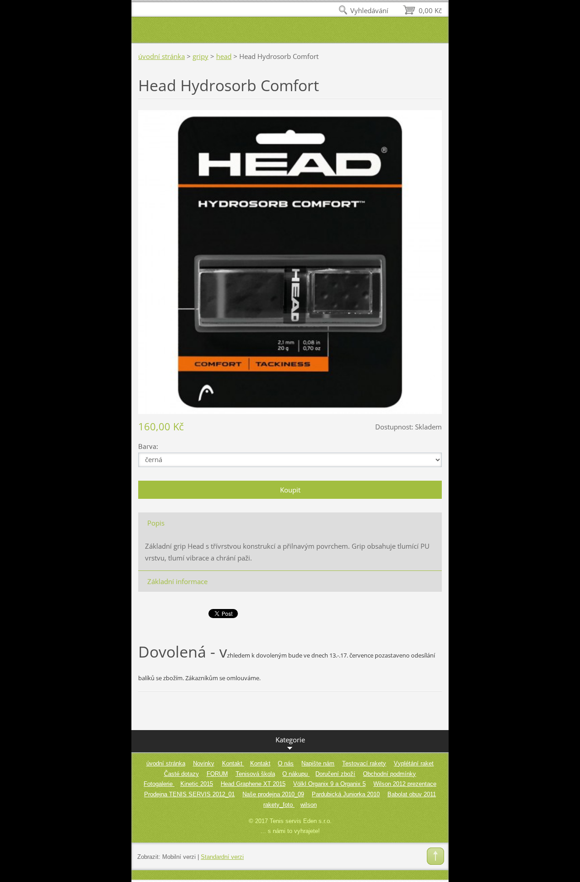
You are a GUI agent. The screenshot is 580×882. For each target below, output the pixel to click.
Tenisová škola (255, 773)
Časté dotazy (181, 773)
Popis (155, 522)
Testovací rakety (364, 763)
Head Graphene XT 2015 (253, 783)
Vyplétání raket (414, 763)
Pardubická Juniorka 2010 (346, 794)
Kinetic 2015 (196, 783)
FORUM (217, 773)
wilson (308, 804)
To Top (435, 856)
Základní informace (177, 581)
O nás (286, 763)
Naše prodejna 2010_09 (273, 794)
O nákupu (295, 773)
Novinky (203, 763)
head (224, 56)
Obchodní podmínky (389, 773)
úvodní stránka (161, 56)
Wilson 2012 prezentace (404, 783)
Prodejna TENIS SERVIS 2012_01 (189, 794)
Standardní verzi (222, 856)
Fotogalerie (159, 783)
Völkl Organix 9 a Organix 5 (329, 783)
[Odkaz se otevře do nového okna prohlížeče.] (290, 261)
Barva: (148, 446)
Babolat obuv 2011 (411, 794)
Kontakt (233, 763)
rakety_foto (279, 804)
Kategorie (290, 739)
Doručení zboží (335, 773)
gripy (200, 56)
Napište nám (317, 763)
